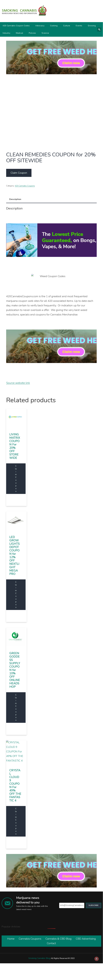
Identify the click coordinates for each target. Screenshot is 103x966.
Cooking (54, 25)
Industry (6, 33)
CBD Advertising (86, 939)
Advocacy (39, 25)
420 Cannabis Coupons (25, 186)
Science (45, 33)
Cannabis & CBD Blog (59, 939)
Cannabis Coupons (30, 939)
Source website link (18, 383)
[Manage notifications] (96, 959)
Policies (32, 33)
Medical (19, 33)
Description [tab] (15, 199)
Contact (51, 943)
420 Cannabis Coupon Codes (16, 25)
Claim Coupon (19, 173)
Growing (92, 25)
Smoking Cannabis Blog (39, 958)
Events (79, 25)
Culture (66, 25)
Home (10, 939)
